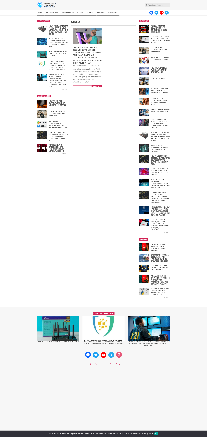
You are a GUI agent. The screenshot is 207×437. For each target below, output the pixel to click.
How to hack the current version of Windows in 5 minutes (57, 103)
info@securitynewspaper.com (98, 364)
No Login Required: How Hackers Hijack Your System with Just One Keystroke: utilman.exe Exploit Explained (160, 211)
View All (64, 89)
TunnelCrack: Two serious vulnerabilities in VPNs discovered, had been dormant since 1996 (58, 43)
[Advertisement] (103, 385)
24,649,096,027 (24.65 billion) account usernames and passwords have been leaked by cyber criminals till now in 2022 (57, 81)
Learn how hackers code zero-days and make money (57, 113)
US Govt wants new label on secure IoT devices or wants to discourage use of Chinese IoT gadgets (57, 66)
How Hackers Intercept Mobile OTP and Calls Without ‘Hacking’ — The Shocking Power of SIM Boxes (58, 30)
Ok (156, 434)
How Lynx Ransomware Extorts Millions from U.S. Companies (160, 268)
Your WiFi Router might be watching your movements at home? (160, 90)
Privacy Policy (115, 364)
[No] (204, 434)
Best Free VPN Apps (158, 78)
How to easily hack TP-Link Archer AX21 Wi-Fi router (58, 53)
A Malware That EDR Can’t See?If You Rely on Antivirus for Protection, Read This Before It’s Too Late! (160, 280)
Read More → (97, 86)
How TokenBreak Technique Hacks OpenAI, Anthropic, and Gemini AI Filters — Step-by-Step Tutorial (160, 183)
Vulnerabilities (95, 66)
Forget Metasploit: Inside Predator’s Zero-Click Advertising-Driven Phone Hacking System (160, 124)
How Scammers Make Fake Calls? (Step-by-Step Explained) (159, 70)
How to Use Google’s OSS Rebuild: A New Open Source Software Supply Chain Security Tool (58, 136)
